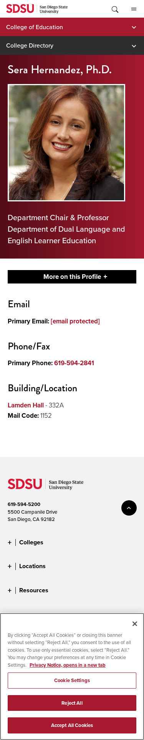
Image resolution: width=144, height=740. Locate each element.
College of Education (34, 27)
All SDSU (133, 9)
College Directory (29, 45)
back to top (129, 508)
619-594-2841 (74, 363)
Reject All (71, 703)
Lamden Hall (26, 405)
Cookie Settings (72, 680)
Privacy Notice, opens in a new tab (68, 665)
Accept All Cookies (72, 725)
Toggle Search (114, 9)
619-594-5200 (24, 504)
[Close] (134, 623)
